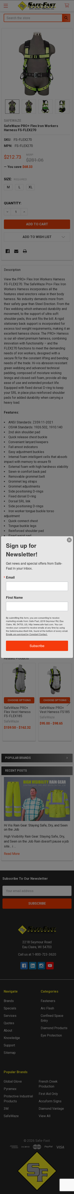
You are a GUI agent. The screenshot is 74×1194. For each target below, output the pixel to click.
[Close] (69, 539)
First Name (14, 597)
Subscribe (37, 645)
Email (10, 577)
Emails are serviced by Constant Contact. (26, 634)
